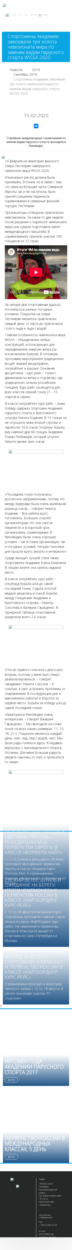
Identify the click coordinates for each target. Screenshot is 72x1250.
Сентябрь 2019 (25, 74)
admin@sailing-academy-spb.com (47, 1235)
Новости (16, 69)
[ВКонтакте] (36, 126)
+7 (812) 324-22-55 (48, 1224)
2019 (36, 69)
